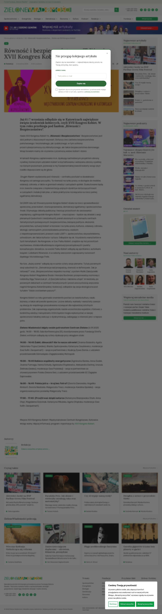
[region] (131, 595)
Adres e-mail (61, 70)
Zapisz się (81, 83)
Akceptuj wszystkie (145, 604)
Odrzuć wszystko (127, 604)
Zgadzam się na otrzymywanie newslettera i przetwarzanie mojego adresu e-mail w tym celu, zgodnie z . (82, 91)
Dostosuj (113, 604)
